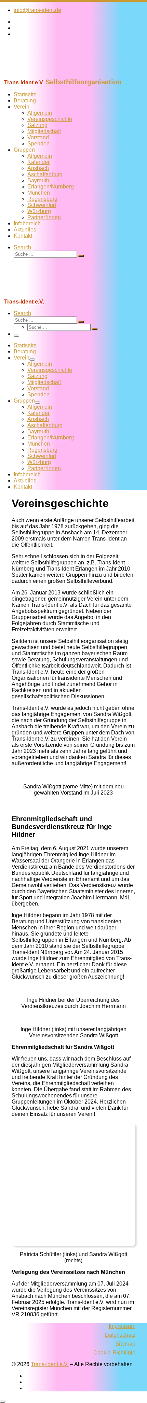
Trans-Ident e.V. (50, 1364)
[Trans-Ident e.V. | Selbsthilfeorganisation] (42, 75)
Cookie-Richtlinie (114, 1353)
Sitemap (125, 1344)
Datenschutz (120, 1335)
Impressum (122, 1326)
